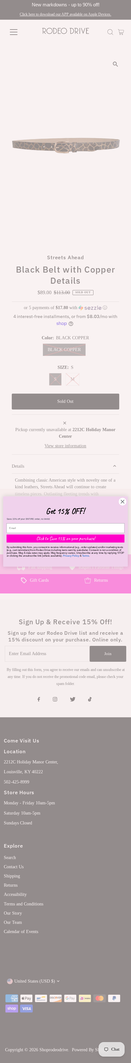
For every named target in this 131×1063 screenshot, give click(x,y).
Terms (85, 555)
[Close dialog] (123, 501)
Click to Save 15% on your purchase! (65, 538)
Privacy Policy (71, 555)
